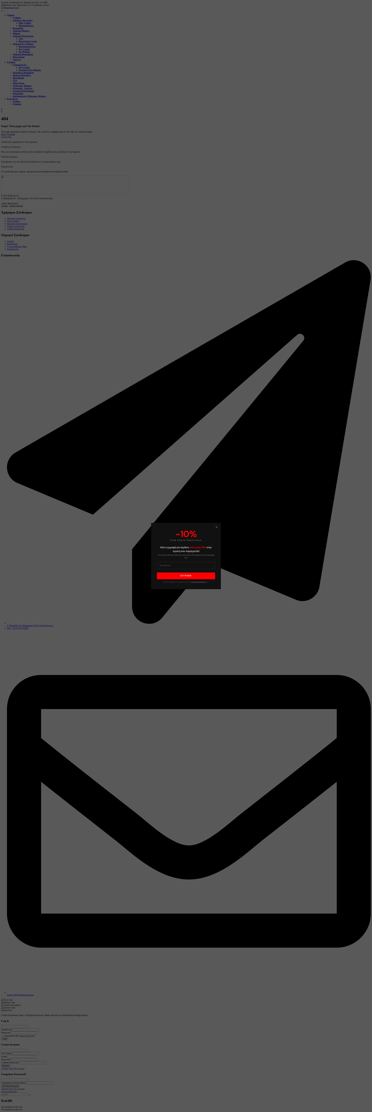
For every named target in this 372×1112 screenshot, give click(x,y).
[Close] (216, 527)
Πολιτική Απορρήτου (198, 582)
